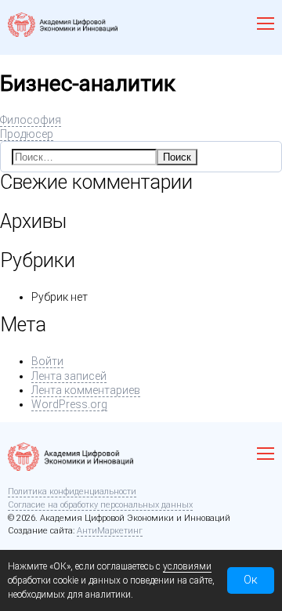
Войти (47, 361)
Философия (30, 120)
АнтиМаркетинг (110, 531)
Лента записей (69, 376)
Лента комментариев (85, 390)
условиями (187, 566)
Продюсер (26, 134)
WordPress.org (69, 404)
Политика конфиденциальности (72, 491)
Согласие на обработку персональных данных (100, 505)
